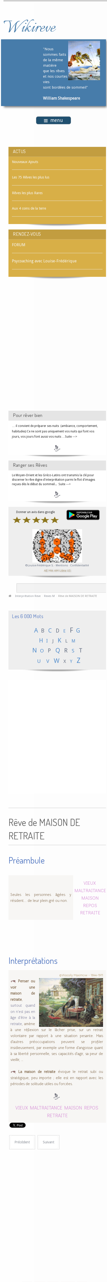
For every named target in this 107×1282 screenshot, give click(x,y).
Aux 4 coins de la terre (29, 208)
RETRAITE (90, 912)
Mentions (62, 565)
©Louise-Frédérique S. (39, 565)
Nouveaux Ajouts (25, 162)
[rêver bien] (57, 448)
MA (51, 570)
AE (46, 570)
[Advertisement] (53, 348)
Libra (62, 570)
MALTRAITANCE (90, 890)
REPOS (90, 905)
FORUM (18, 244)
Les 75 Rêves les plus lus (30, 177)
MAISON (90, 898)
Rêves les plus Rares (27, 193)
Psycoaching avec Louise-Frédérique (44, 261)
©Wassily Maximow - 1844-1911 (81, 975)
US (68, 570)
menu (56, 120)
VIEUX (90, 883)
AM (56, 570)
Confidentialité (79, 565)
